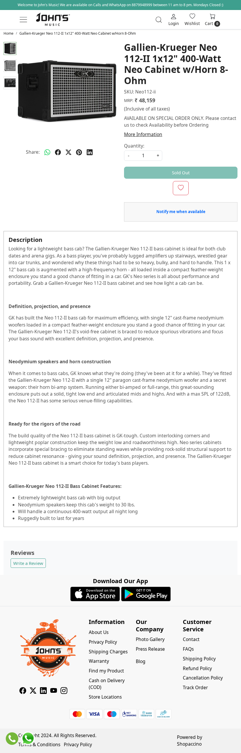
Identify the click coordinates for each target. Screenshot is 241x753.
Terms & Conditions (39, 744)
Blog (140, 661)
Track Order (195, 687)
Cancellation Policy (203, 678)
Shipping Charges (108, 651)
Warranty (99, 661)
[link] (159, 20)
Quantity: (134, 146)
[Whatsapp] (47, 152)
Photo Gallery (150, 639)
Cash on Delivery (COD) (107, 683)
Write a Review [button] (28, 563)
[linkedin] (89, 152)
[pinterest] (79, 152)
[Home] (53, 20)
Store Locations (105, 697)
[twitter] (68, 152)
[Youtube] (53, 691)
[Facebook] (22, 691)
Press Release (150, 649)
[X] (33, 691)
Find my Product (106, 670)
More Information (143, 134)
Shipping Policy (199, 658)
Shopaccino (189, 744)
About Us (98, 632)
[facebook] (58, 152)
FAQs (188, 649)
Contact (191, 639)
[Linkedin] (43, 691)
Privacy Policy (103, 642)
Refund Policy (197, 668)
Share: (33, 152)
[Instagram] (63, 691)
